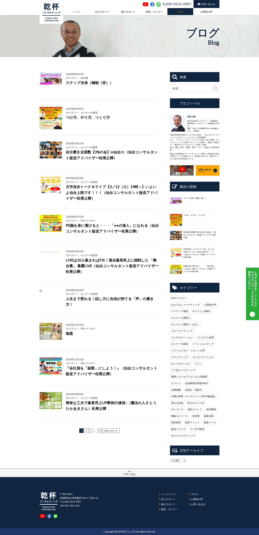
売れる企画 (177, 402)
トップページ (168, 494)
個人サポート (128, 11)
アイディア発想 (179, 311)
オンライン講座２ (180, 317)
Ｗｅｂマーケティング (183, 435)
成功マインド (195, 409)
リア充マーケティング (183, 370)
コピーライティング (182, 330)
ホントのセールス (180, 363)
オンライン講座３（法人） (185, 324)
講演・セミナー (154, 11)
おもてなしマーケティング (185, 304)
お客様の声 (206, 11)
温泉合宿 (208, 415)
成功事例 (211, 409)
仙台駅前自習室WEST (196, 383)
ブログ (180, 11)
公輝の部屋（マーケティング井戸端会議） (194, 396)
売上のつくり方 (196, 402)
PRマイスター (178, 298)
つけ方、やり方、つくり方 (88, 117)
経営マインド (192, 422)
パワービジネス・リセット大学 (188, 350)
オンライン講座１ (201, 311)
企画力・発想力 (193, 389)
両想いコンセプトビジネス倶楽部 (189, 376)
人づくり (176, 383)
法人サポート (102, 11)
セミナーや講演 (179, 343)
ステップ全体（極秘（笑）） (89, 82)
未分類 (195, 415)
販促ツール (210, 422)
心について (177, 409)
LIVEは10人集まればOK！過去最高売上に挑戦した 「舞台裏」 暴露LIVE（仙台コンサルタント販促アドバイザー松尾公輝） (112, 266)
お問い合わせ (208, 4)
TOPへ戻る (130, 474)
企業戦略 (176, 389)
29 (99, 430)
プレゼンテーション (203, 357)
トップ (76, 11)
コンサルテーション (182, 337)
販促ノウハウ (178, 428)
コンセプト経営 (205, 337)
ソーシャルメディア (203, 343)
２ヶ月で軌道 (197, 428)
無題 (69, 333)
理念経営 (176, 422)
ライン (198, 363)
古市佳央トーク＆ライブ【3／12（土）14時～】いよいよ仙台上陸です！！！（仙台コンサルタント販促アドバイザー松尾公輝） (112, 192)
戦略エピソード (179, 415)
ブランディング (179, 357)
